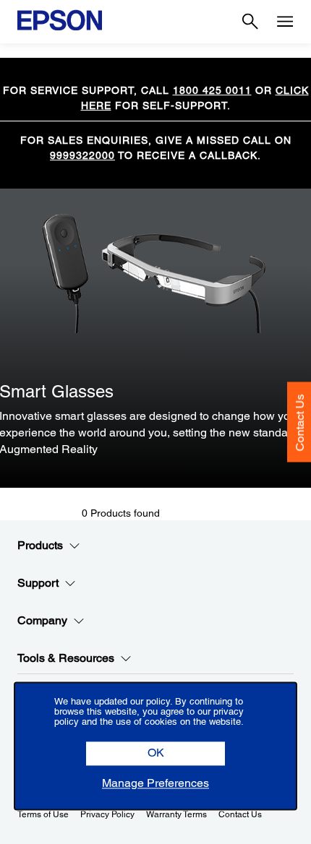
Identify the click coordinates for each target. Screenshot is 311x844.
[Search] (250, 21)
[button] (155, 754)
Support (38, 583)
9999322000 (82, 155)
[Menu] (285, 21)
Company (42, 620)
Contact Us (300, 423)
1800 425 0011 (212, 90)
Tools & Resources (65, 658)
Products (40, 545)
